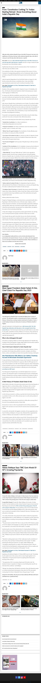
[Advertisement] (20, 46)
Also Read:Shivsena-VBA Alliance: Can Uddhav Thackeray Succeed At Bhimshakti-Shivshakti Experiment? (19, 356)
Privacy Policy (5, 0)
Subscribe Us (14, 0)
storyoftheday (22, 246)
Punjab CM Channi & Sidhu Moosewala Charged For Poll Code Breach (10, 458)
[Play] (3, 176)
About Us (1, 0)
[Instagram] (22, 677)
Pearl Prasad (10, 255)
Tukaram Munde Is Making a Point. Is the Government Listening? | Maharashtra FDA (15, 643)
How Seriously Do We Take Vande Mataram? (9, 639)
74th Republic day (5, 428)
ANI (3, 471)
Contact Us (18, 0)
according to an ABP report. (8, 369)
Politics (6, 465)
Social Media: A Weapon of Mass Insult (8, 641)
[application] (18, 169)
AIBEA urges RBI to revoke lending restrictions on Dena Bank (30, 279)
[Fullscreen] (32, 176)
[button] (18, 169)
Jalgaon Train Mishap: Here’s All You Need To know (29, 458)
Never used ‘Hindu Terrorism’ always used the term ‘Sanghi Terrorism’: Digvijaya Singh (10, 609)
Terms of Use (10, 0)
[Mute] (31, 176)
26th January (4, 246)
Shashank (4, 292)
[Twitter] (19, 677)
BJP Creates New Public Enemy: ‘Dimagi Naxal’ (9, 648)
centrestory (17, 428)
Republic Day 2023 (24, 428)
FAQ (20, 0)
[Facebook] (16, 677)
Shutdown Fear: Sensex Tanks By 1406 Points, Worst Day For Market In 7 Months (29, 609)
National (3, 7)
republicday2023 (17, 246)
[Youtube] (24, 677)
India (13, 246)
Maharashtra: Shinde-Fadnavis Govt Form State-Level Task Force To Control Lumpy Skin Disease (10, 279)
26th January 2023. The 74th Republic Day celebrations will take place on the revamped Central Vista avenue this (19, 328)
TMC (10, 579)
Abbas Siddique (5, 579)
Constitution (9, 246)
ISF (8, 579)
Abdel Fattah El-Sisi (11, 428)
